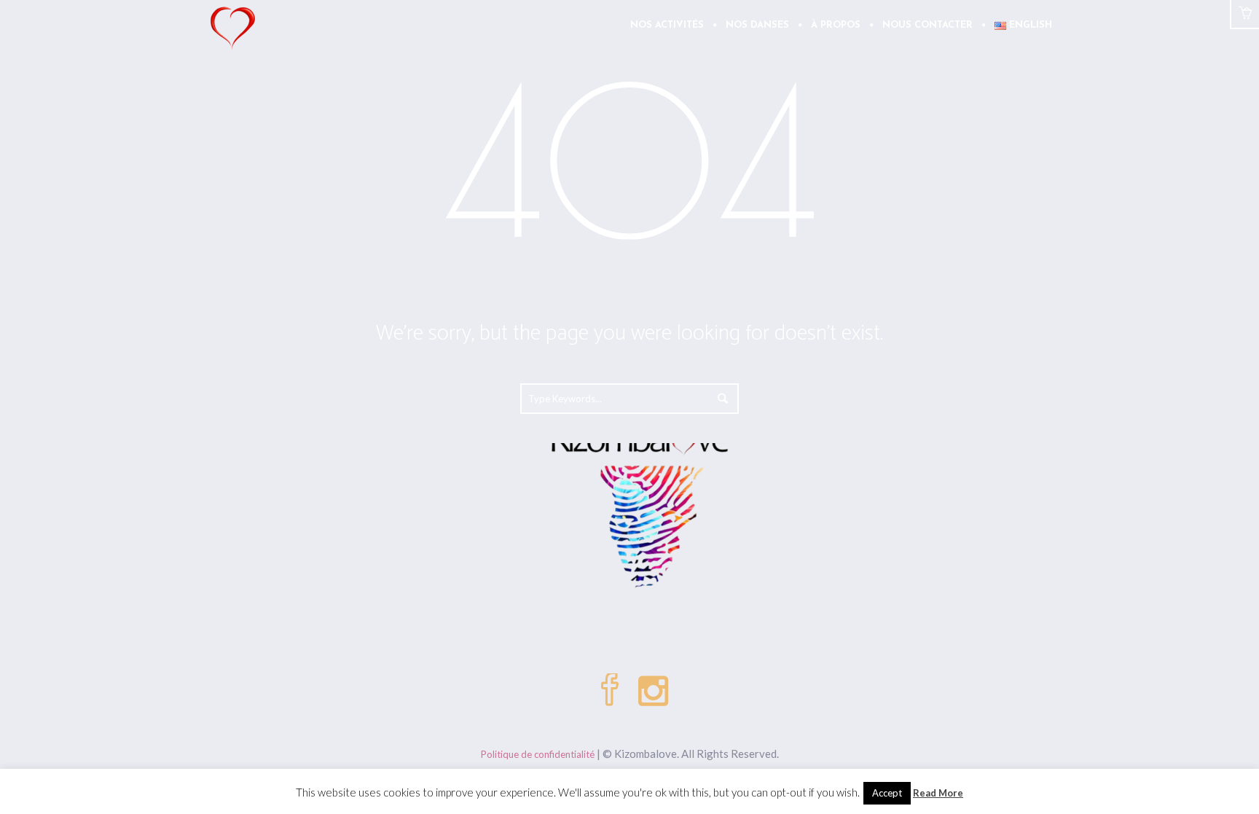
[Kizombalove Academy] (629, 446)
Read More (938, 793)
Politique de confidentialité (538, 754)
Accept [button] (887, 793)
